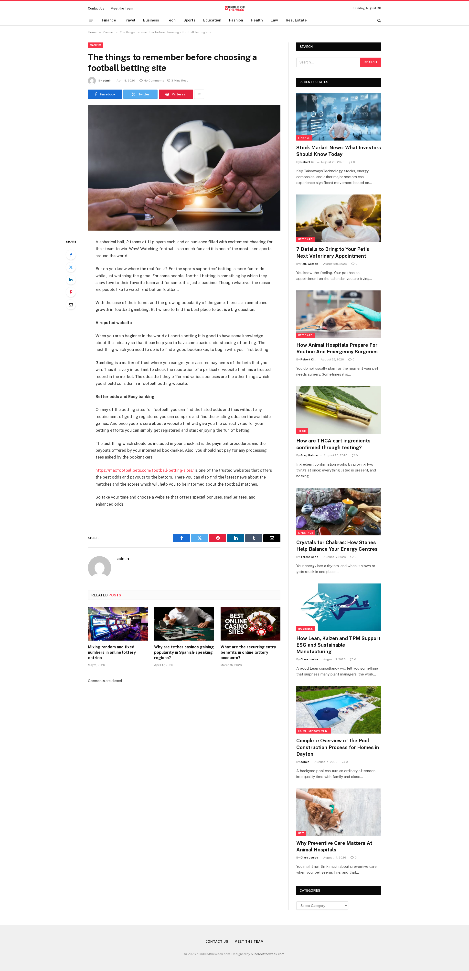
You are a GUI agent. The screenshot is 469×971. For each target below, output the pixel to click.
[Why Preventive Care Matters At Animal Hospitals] (338, 812)
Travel (129, 20)
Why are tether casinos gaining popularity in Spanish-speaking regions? (184, 652)
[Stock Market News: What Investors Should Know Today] (338, 117)
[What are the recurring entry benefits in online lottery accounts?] (250, 624)
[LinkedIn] (71, 280)
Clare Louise (309, 659)
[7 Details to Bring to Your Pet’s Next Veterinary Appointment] (338, 218)
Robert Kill (308, 162)
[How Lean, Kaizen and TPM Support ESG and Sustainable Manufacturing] (338, 607)
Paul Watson (309, 264)
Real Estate (296, 20)
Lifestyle (305, 532)
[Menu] (91, 20)
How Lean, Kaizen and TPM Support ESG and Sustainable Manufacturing (338, 644)
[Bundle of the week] (234, 8)
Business (151, 20)
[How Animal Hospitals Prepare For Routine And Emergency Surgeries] (338, 314)
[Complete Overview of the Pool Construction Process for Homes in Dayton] (338, 710)
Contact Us (96, 8)
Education (212, 20)
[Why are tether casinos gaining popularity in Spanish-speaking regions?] (184, 624)
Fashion (236, 20)
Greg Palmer (309, 455)
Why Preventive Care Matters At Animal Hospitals (334, 846)
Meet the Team (122, 8)
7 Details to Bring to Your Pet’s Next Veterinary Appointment (332, 252)
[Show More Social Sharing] (199, 94)
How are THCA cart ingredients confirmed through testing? (333, 444)
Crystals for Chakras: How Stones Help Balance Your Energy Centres (337, 546)
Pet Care (305, 239)
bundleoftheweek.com (267, 954)
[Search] (378, 20)
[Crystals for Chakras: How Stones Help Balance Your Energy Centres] (338, 511)
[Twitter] (71, 267)
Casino (95, 45)
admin (107, 80)
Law (274, 20)
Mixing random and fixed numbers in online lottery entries (112, 652)
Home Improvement (313, 730)
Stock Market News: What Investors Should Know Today (338, 151)
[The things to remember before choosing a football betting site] (184, 168)
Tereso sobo (309, 557)
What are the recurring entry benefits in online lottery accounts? (248, 652)
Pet (301, 833)
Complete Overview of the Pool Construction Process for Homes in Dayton (337, 747)
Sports (189, 20)
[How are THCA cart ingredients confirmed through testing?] (338, 410)
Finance (109, 20)
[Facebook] (71, 255)
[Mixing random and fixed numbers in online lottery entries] (118, 624)
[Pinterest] (71, 292)
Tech (171, 20)
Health (257, 20)
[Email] (71, 304)
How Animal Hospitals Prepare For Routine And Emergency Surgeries (337, 348)
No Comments (154, 80)
